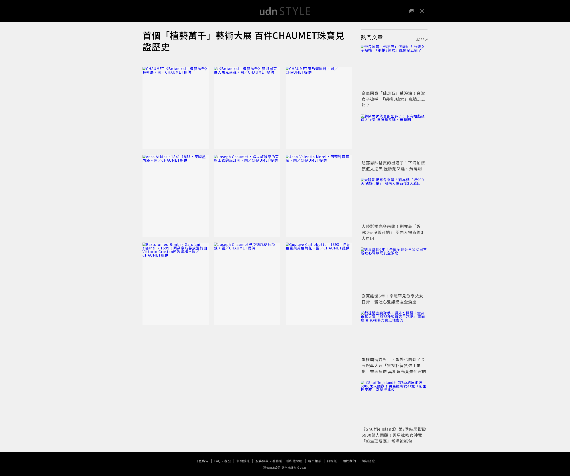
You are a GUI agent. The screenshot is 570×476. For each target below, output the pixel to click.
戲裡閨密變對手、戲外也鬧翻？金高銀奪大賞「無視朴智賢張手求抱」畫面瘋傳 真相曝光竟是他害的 (394, 365)
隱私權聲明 (294, 460)
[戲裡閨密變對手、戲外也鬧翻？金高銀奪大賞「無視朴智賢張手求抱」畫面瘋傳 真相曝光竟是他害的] (394, 333)
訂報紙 (332, 461)
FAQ (217, 460)
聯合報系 (315, 461)
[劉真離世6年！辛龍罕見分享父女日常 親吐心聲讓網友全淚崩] (394, 269)
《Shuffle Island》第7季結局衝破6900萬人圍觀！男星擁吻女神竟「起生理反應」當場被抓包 (394, 435)
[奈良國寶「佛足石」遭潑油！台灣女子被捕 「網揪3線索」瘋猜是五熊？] (394, 67)
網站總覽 (368, 461)
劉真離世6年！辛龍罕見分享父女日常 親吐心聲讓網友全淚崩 (392, 299)
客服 (227, 460)
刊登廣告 (202, 461)
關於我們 (349, 461)
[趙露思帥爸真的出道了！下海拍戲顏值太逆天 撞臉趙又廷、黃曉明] (394, 136)
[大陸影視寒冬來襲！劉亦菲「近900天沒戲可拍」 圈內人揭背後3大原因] (394, 200)
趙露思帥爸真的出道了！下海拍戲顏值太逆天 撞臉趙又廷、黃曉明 (393, 165)
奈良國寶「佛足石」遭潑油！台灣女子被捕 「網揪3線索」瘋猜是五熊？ (393, 99)
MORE (420, 39)
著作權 (277, 460)
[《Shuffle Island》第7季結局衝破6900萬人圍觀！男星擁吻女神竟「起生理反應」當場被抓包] (394, 403)
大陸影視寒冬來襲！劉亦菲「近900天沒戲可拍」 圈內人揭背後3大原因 (392, 232)
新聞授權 (243, 461)
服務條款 (262, 460)
